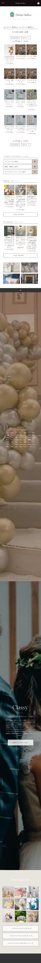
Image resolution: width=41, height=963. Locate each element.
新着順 (26, 32)
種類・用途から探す (11, 166)
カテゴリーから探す (11, 161)
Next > (26, 37)
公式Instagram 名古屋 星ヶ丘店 (21, 935)
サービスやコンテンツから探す (15, 172)
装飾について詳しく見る (20, 742)
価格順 (21, 32)
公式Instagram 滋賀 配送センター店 (20, 943)
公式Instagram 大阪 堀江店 (22, 928)
